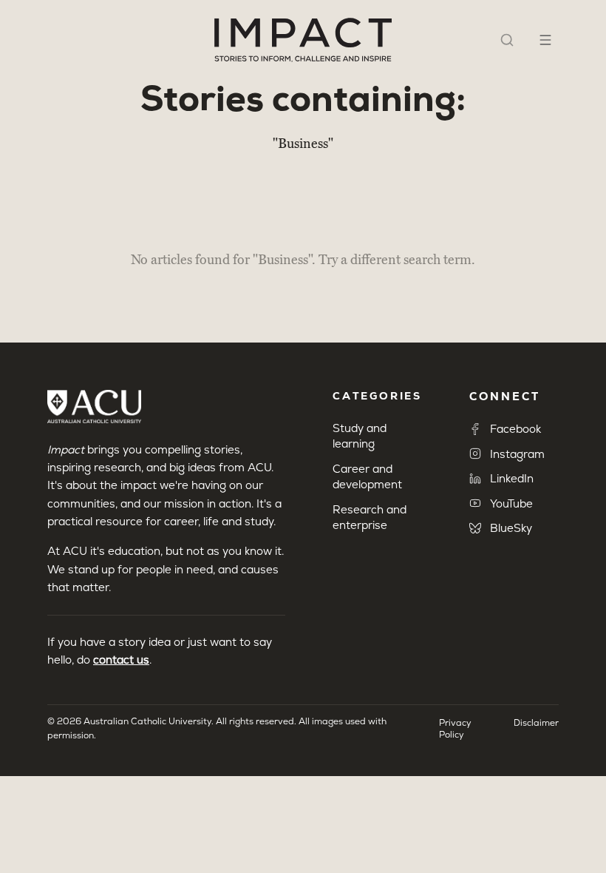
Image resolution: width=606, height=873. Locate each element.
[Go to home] (303, 40)
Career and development (367, 476)
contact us (121, 660)
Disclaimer (536, 723)
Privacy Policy (455, 729)
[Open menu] (545, 40)
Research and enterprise (369, 517)
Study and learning (360, 436)
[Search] (507, 40)
